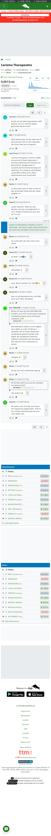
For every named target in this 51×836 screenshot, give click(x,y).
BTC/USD (11, 490)
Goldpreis (12, 514)
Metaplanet (12, 481)
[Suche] (47, 6)
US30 (25, 1)
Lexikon (25, 720)
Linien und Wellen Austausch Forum (22, 495)
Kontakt (26, 733)
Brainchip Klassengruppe (18, 607)
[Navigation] (4, 6)
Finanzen (25, 724)
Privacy (25, 738)
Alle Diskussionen (12, 523)
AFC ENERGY (13, 616)
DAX (10, 1)
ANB (25, 729)
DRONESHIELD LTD (15, 485)
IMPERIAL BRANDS (15, 518)
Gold (41, 1)
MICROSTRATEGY (14, 504)
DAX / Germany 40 (15, 509)
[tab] (30, 78)
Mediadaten (25, 715)
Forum (7, 59)
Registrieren (41, 105)
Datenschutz (25, 742)
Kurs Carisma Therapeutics (16, 77)
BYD (9, 476)
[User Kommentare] (6, 829)
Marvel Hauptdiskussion (17, 612)
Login (30, 105)
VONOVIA (11, 499)
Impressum (25, 711)
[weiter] (45, 112)
